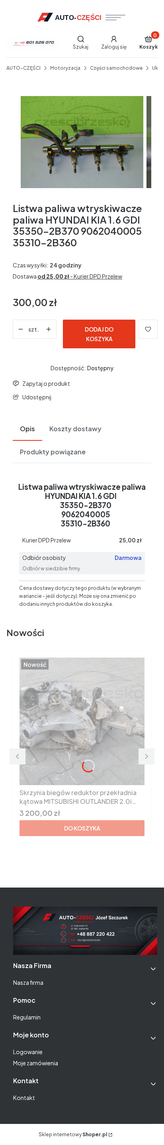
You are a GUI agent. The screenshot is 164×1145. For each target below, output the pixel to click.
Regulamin (27, 1017)
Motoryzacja (65, 68)
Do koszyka (82, 828)
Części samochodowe (116, 68)
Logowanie (28, 1051)
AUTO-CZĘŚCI (23, 68)
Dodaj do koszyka (99, 334)
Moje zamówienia (35, 1062)
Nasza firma (28, 982)
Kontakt (24, 1097)
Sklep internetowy (73, 1134)
